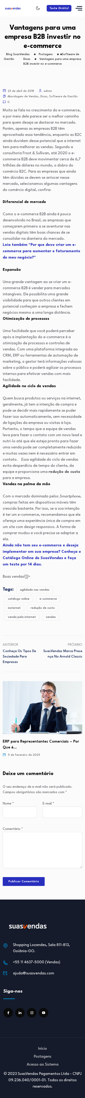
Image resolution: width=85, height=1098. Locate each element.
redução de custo (43, 607)
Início (42, 1049)
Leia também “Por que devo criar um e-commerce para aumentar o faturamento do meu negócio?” (41, 251)
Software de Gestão (63, 96)
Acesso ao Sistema (42, 1064)
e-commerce (48, 598)
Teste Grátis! (59, 8)
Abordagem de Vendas (23, 96)
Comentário (13, 829)
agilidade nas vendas (34, 589)
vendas (51, 617)
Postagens (42, 1057)
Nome (8, 803)
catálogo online (18, 598)
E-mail (48, 803)
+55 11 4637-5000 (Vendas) (36, 962)
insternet (14, 607)
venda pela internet (22, 617)
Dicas (43, 96)
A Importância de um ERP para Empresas (40, 741)
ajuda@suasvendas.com (33, 973)
